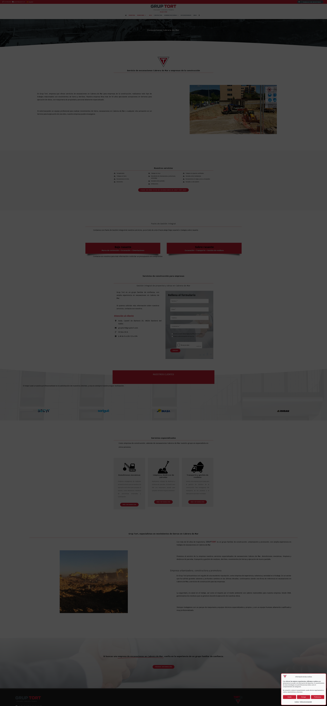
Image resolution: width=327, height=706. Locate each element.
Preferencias (317, 697)
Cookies (297, 702)
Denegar (303, 697)
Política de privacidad (306, 702)
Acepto (289, 697)
